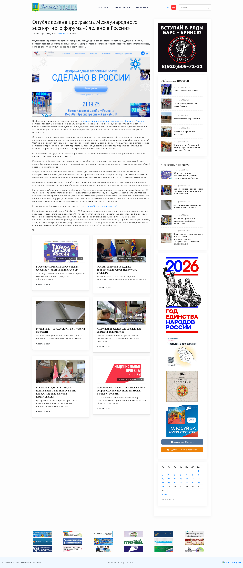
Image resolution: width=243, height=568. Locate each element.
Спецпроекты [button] (121, 7)
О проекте (113, 562)
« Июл (165, 494)
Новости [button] (102, 7)
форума (119, 121)
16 (199, 478)
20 (181, 482)
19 (175, 482)
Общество (63, 33)
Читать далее (43, 284)
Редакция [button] (141, 7)
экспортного (108, 121)
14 (187, 478)
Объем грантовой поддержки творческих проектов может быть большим (117, 269)
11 (169, 478)
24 (163, 486)
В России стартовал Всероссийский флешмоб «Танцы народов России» (57, 268)
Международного (92, 121)
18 (169, 482)
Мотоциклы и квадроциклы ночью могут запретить (60, 330)
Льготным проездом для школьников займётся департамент (119, 330)
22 (193, 482)
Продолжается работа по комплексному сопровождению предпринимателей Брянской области (121, 390)
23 (199, 482)
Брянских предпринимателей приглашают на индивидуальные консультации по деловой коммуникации (56, 392)
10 (163, 478)
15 (193, 478)
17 (163, 482)
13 (181, 478)
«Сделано (128, 121)
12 (175, 478)
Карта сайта (127, 562)
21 (187, 482)
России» (140, 121)
